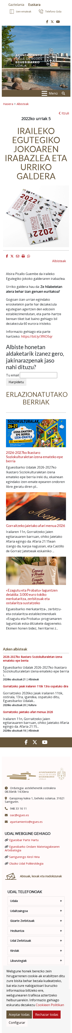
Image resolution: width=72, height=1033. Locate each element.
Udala (14, 901)
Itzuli (65, 113)
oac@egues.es (19, 815)
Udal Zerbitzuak (20, 940)
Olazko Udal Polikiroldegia (26, 863)
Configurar (17, 1022)
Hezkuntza (17, 931)
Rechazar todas (46, 1014)
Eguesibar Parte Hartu (24, 840)
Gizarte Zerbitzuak (22, 921)
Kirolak (14, 951)
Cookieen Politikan (50, 1005)
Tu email (12, 375)
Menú (53, 93)
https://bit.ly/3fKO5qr (37, 336)
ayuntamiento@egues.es (26, 822)
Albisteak (23, 104)
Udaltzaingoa (19, 911)
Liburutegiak (18, 961)
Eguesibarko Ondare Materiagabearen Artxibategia (32, 848)
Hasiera (8, 104)
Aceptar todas (19, 1014)
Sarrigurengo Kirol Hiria (24, 857)
